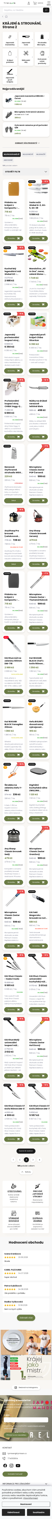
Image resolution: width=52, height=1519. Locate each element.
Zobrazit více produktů (26, 143)
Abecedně (8, 160)
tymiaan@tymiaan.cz (17, 1453)
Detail (13, 500)
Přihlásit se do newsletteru (16, 1435)
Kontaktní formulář (15, 1474)
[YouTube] (18, 1465)
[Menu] (49, 3)
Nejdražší (40, 154)
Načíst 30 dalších (26, 1151)
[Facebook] (5, 1465)
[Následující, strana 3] (32, 1159)
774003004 (13, 1458)
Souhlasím (38, 1512)
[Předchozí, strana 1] (19, 1159)
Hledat (46, 10)
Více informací (30, 1498)
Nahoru (28, 1172)
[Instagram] (11, 1465)
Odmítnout (13, 1512)
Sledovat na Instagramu (28, 1387)
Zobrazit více (26, 1317)
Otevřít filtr (12, 171)
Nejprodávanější (11, 154)
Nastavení (26, 1504)
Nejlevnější (28, 154)
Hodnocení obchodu (26, 1242)
